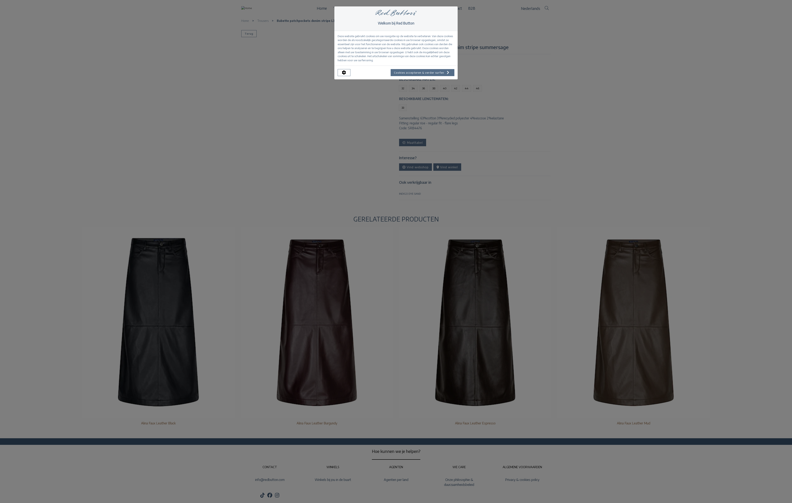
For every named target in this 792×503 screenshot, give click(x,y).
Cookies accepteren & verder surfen (419, 72)
